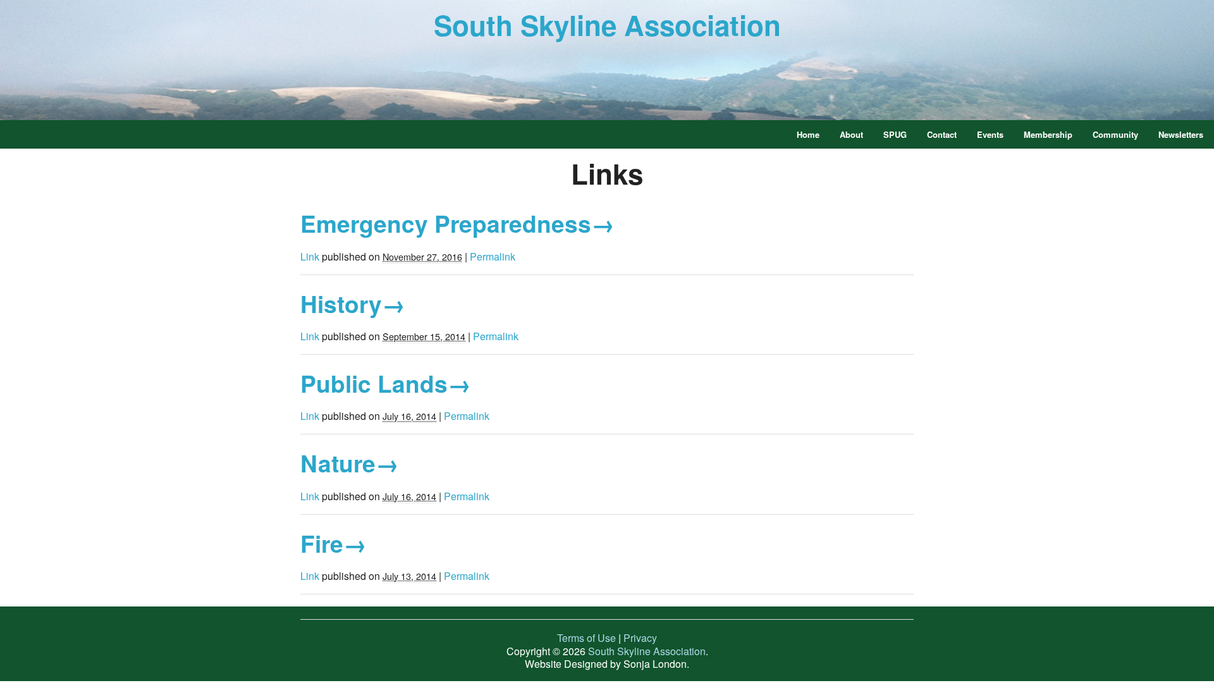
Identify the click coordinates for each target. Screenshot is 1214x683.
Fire (333, 543)
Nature (349, 462)
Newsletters (1180, 134)
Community (1115, 134)
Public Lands (385, 383)
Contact (942, 134)
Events (990, 134)
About (851, 134)
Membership (1048, 134)
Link (309, 256)
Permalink (492, 256)
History (352, 303)
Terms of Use (586, 638)
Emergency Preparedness (457, 223)
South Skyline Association (607, 24)
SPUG (895, 134)
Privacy (640, 638)
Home (808, 134)
